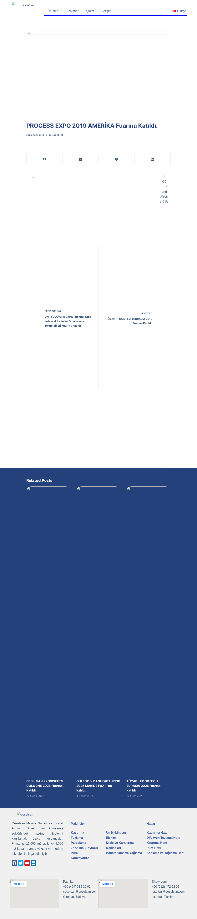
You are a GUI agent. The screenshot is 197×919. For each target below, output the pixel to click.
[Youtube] (27, 863)
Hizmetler (71, 11)
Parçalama (78, 842)
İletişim (106, 11)
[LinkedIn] (153, 159)
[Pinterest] (117, 159)
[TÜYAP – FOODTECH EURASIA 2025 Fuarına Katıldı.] (148, 630)
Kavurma (77, 832)
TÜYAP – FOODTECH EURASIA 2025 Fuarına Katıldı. (143, 785)
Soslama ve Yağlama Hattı (165, 853)
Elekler (111, 837)
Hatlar (151, 823)
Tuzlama (77, 837)
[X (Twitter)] (80, 159)
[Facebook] (45, 159)
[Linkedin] (33, 863)
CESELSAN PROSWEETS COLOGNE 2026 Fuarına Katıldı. (44, 785)
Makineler (78, 823)
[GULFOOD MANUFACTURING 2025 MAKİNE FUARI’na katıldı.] (98, 630)
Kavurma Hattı (157, 832)
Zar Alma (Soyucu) (84, 848)
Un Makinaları (116, 832)
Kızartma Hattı (157, 842)
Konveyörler (80, 858)
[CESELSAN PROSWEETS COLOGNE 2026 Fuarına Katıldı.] (48, 630)
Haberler (58, 135)
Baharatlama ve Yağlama (124, 853)
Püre (74, 853)
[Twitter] (20, 863)
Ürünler (53, 11)
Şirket (90, 11)
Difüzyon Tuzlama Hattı (163, 837)
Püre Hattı (154, 848)
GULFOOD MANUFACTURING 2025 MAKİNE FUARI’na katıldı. (98, 785)
